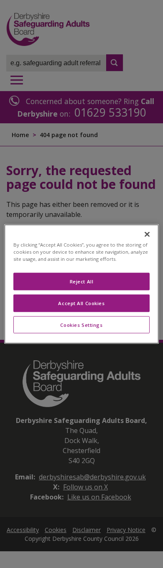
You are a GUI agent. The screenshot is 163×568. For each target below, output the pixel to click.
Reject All (82, 281)
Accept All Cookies (81, 303)
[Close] (147, 234)
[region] (81, 284)
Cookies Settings (81, 324)
